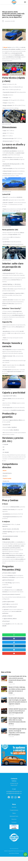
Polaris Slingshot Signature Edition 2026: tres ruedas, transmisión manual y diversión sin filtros (17, 720)
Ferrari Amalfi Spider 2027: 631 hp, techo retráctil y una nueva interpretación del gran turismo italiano (18, 679)
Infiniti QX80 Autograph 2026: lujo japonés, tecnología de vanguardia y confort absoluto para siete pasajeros (17, 731)
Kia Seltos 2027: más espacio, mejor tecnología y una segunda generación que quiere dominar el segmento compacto (18, 700)
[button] (14, 634)
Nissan (5, 47)
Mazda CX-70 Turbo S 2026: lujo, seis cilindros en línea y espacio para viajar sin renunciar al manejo (17, 690)
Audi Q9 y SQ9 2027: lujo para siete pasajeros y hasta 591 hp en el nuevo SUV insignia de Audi (18, 710)
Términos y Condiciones (14, 848)
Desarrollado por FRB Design (14, 853)
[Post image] (4, 678)
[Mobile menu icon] (25, 2)
